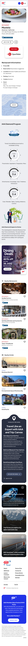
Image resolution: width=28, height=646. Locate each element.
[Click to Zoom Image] (14, 15)
